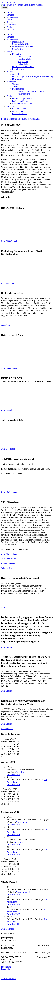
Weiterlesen (21, 772)
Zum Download (8, 410)
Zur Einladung (7, 283)
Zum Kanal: (6, 607)
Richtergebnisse (8, 563)
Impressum (6, 967)
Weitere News (7, 728)
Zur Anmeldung (23, 822)
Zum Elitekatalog (8, 559)
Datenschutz (6, 969)
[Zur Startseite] (22, 5)
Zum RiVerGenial (9, 241)
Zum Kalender (7, 929)
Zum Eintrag (6, 647)
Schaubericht (6, 568)
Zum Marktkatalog (9, 492)
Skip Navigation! (8, 2)
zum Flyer (5, 325)
